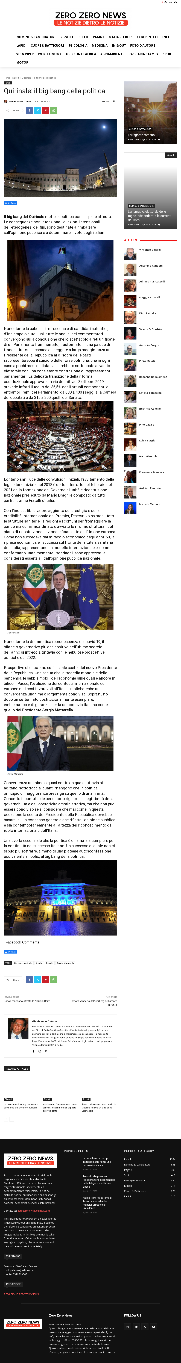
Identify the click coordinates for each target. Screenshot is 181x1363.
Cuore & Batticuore (140, 129)
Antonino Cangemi (151, 265)
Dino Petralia (147, 313)
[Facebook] (29, 110)
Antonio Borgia (149, 345)
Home (7, 77)
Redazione (133, 139)
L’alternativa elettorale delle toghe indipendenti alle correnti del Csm (149, 216)
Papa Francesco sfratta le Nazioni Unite (27, 1001)
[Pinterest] (45, 110)
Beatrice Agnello (150, 408)
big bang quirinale (23, 963)
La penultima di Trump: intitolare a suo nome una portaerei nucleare (97, 1162)
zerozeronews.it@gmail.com (33, 1210)
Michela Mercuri (149, 504)
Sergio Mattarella (65, 963)
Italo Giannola (148, 456)
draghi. (39, 963)
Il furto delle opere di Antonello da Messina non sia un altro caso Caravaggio (99, 1107)
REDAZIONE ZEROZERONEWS (21, 1294)
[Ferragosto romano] (150, 112)
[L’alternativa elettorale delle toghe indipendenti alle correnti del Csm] (150, 198)
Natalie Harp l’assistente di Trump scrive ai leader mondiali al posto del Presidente (60, 1107)
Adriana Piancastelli (152, 281)
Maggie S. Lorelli (149, 297)
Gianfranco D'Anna (21, 101)
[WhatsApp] (53, 110)
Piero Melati (147, 361)
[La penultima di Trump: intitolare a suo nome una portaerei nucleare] (21, 1088)
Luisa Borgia (147, 440)
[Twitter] (37, 110)
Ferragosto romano (141, 135)
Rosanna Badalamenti (153, 377)
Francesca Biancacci (152, 472)
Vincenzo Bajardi (150, 249)
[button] (162, 2)
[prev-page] (6, 1119)
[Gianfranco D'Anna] (6, 101)
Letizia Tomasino (150, 392)
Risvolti (15, 77)
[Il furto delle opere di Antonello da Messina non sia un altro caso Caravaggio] (99, 1088)
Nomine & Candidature (141, 206)
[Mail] (170, 2)
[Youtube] (175, 2)
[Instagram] (165, 2)
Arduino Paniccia (150, 488)
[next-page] (12, 1119)
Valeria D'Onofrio (150, 329)
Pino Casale (146, 424)
